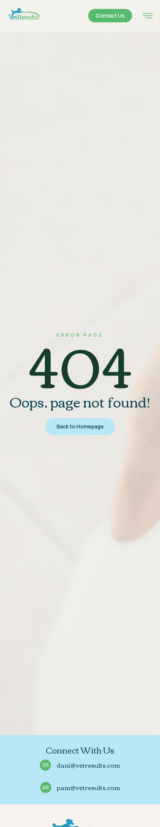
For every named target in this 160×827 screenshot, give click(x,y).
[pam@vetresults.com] (45, 787)
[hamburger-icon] (147, 16)
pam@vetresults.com (88, 787)
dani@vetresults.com (88, 765)
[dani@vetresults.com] (45, 765)
